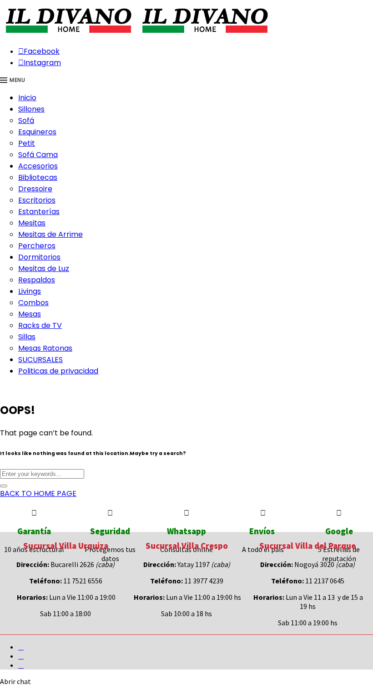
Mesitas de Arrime (50, 234)
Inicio (27, 97)
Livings (29, 291)
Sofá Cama (38, 154)
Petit (26, 143)
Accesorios (38, 166)
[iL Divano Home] (68, 33)
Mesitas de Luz (43, 268)
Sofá (26, 120)
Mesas (29, 314)
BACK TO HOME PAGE (38, 493)
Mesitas (31, 223)
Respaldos (36, 280)
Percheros (36, 245)
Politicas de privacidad (58, 371)
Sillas (26, 337)
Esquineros (37, 132)
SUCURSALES (40, 359)
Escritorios (36, 200)
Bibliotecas (37, 177)
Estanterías (39, 211)
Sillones (31, 109)
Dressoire (35, 189)
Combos (33, 302)
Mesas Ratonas (45, 348)
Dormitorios (39, 257)
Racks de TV (40, 325)
